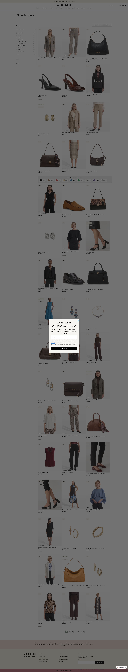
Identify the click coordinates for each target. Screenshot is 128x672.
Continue (64, 348)
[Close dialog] (77, 321)
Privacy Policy (53, 343)
